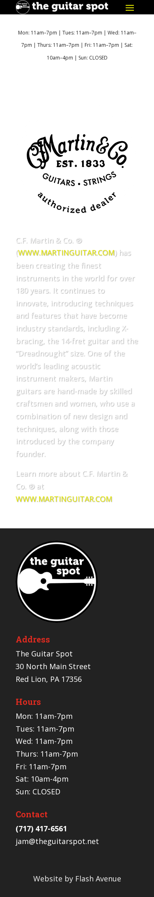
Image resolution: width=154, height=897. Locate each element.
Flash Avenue (98, 878)
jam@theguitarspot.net (57, 841)
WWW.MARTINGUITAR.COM (66, 252)
